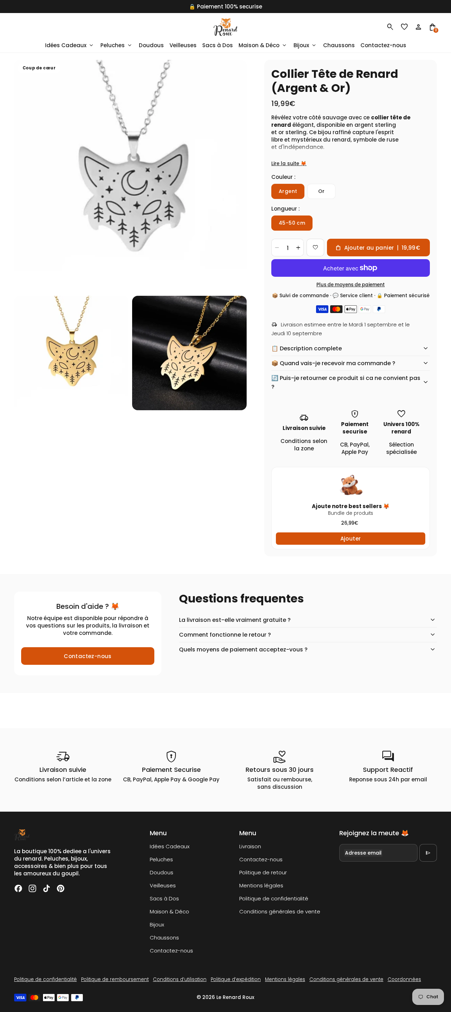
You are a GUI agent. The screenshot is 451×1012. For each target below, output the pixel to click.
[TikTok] (46, 888)
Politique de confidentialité (273, 898)
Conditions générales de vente (279, 911)
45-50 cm (292, 222)
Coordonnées (404, 979)
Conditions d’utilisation (179, 979)
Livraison (250, 846)
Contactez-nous (88, 656)
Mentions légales (261, 885)
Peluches (161, 859)
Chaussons (164, 937)
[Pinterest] (60, 888)
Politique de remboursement (115, 979)
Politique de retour (263, 872)
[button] (404, 27)
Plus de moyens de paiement (350, 284)
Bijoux (157, 924)
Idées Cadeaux (170, 846)
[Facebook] (18, 888)
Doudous (161, 872)
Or (321, 191)
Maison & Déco (169, 911)
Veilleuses (163, 885)
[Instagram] (32, 888)
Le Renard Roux (235, 997)
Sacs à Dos (164, 898)
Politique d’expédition (236, 979)
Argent (288, 191)
